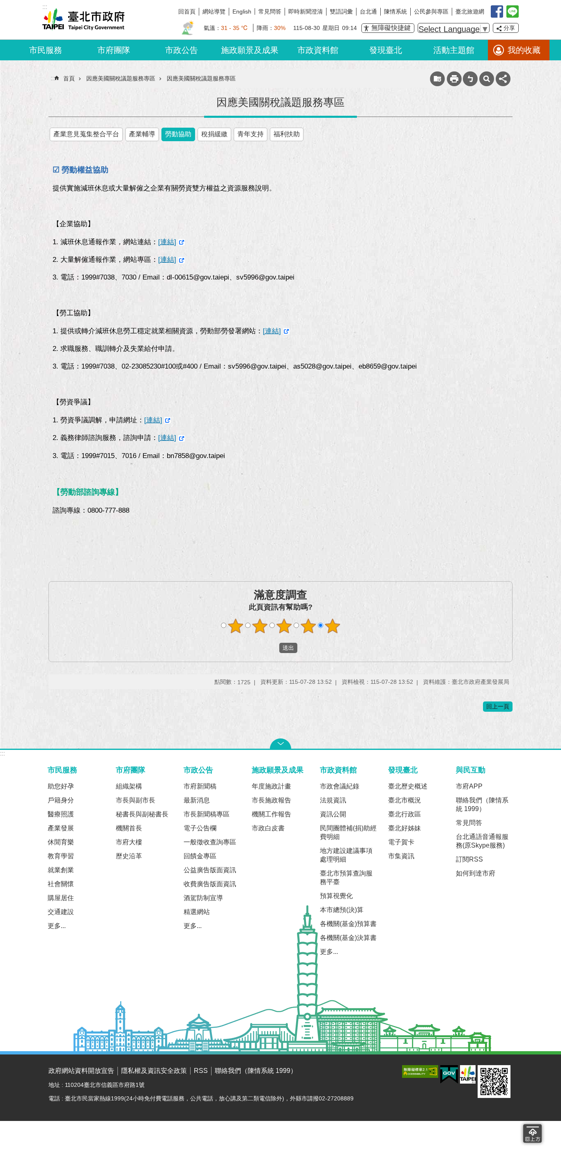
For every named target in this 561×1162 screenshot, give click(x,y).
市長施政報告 (271, 800)
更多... (57, 925)
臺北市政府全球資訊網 (83, 19)
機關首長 (129, 828)
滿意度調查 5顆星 (332, 626)
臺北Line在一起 (512, 11)
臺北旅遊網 (469, 11)
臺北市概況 (404, 800)
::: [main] (53, 78)
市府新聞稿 (200, 786)
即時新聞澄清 (305, 11)
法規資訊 (333, 800)
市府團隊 (113, 50)
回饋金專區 (200, 856)
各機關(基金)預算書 (348, 923)
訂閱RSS (469, 859)
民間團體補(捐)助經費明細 (348, 832)
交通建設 (61, 911)
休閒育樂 (61, 842)
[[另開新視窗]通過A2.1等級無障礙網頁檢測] (420, 1071)
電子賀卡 (401, 842)
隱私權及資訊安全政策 (154, 1070)
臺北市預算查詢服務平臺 (346, 877)
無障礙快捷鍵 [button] (391, 27)
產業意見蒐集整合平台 (86, 134)
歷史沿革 (129, 856)
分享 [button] (509, 28)
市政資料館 (317, 50)
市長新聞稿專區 (207, 814)
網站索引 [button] (486, 78)
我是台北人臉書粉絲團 (497, 11)
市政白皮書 (268, 828)
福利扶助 (287, 134)
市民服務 (45, 50)
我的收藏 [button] (524, 50)
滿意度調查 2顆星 (260, 626)
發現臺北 (385, 50)
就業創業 (61, 869)
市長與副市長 (135, 800)
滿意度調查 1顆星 (236, 626)
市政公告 (181, 50)
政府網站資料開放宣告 (81, 1070)
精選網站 (197, 911)
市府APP (469, 786)
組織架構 (129, 786)
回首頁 (186, 11)
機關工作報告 (271, 814)
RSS (201, 1070)
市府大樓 (129, 842)
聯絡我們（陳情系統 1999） (482, 804)
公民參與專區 (431, 11)
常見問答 (269, 11)
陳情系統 (395, 11)
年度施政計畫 (271, 786)
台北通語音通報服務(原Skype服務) (482, 841)
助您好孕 (61, 786)
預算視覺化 (336, 895)
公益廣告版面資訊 (210, 869)
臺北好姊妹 (404, 828)
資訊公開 (333, 814)
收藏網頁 (437, 78)
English (241, 11)
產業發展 (61, 828)
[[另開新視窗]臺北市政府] (468, 1074)
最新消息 (197, 800)
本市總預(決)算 (341, 909)
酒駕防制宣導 (203, 897)
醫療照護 (61, 814)
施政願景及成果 (249, 50)
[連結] (167, 242)
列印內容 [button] (454, 78)
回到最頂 (532, 1133)
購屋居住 (61, 897)
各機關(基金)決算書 (348, 937)
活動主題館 (453, 50)
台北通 (368, 11)
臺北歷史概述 (408, 786)
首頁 (69, 78)
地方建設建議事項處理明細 (346, 855)
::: (2, 753)
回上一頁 (497, 706)
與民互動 (470, 769)
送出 (271, 647)
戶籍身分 (61, 800)
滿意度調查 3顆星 (284, 626)
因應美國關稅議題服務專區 (120, 78)
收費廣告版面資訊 (210, 883)
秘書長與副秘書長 (142, 814)
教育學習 (61, 856)
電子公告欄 (200, 828)
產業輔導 (142, 134)
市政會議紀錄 (339, 786)
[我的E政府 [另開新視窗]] (449, 1074)
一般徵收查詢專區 (210, 842)
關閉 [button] (280, 743)
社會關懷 (61, 883)
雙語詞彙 (341, 11)
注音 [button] (470, 78)
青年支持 (250, 134)
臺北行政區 (404, 814)
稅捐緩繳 (214, 134)
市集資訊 (401, 856)
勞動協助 (178, 134)
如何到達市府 (475, 873)
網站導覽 (213, 11)
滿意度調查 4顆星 (308, 626)
